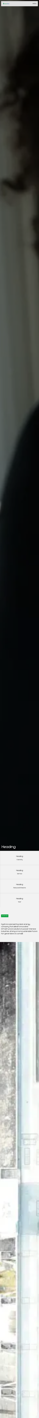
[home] (6, 4)
